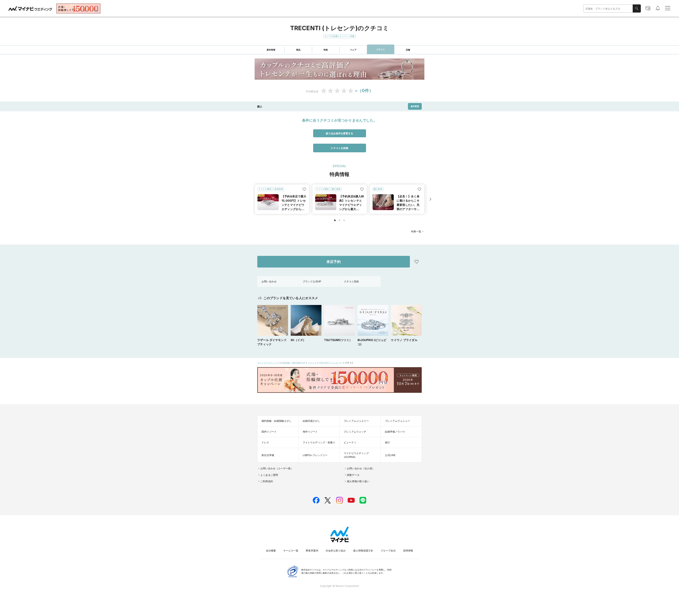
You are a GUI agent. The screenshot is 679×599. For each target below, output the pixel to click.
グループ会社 (388, 550)
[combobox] (608, 8)
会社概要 (271, 550)
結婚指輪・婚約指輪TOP (293, 362)
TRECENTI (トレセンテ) (331, 362)
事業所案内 (312, 550)
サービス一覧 (290, 550)
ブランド (312, 362)
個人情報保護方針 (363, 550)
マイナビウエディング (268, 362)
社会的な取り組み (336, 550)
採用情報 (408, 550)
